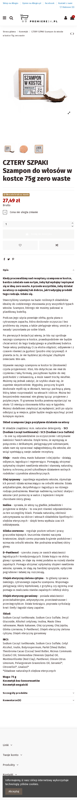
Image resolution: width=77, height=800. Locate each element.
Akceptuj (14, 791)
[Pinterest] (13, 259)
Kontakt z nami (65, 3)
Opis (6, 270)
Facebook (50, 3)
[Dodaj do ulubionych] (20, 245)
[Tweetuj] (8, 259)
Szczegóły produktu (15, 693)
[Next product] (73, 33)
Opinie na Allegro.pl (32, 3)
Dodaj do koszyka (41, 234)
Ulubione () (68, 7)
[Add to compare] (56, 245)
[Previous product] (71, 33)
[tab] (38, 270)
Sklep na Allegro (11, 3)
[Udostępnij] (4, 259)
